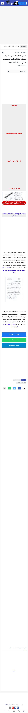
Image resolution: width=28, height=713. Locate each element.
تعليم (15, 380)
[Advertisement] (14, 29)
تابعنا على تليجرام (14, 345)
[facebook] (18, 708)
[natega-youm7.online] (10, 708)
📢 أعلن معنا (22, 3)
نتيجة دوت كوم (8, 704)
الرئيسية (23, 52)
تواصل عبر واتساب (14, 340)
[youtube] (13, 708)
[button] (19, 388)
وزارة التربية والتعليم (21, 382)
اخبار (16, 52)
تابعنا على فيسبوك (14, 334)
